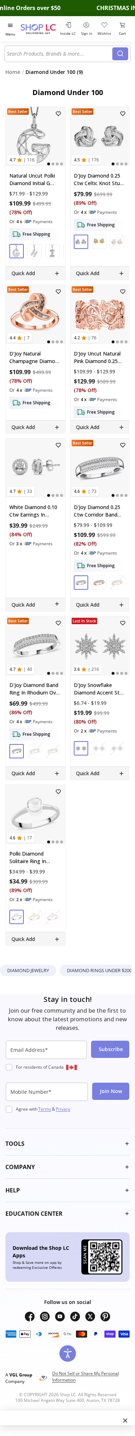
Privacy (63, 1109)
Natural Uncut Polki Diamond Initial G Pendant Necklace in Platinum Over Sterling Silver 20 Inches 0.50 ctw (33, 179)
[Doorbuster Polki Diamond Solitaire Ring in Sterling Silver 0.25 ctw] (35, 814)
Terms (44, 1109)
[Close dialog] (125, 1420)
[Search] (120, 53)
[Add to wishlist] (58, 113)
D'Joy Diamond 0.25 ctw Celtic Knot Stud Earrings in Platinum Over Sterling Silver (98, 179)
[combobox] (59, 53)
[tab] (48, 163)
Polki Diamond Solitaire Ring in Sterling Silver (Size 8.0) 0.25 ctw (31, 857)
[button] (16, 251)
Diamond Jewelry (28, 970)
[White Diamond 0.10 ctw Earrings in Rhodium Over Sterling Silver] (35, 468)
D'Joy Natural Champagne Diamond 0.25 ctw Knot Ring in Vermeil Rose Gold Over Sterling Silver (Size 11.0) (35, 357)
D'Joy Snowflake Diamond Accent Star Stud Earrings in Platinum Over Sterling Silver (99, 689)
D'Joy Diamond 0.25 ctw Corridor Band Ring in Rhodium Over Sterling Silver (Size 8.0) (99, 511)
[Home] (39, 29)
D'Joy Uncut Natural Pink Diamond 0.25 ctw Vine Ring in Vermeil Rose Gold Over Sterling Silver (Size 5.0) (97, 357)
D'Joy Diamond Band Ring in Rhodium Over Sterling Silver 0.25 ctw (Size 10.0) (34, 689)
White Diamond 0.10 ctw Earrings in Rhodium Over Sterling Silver (33, 511)
